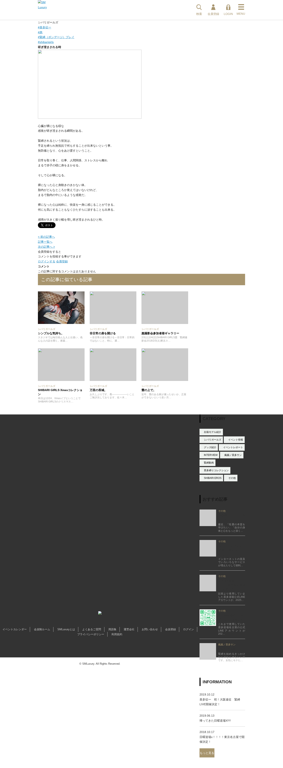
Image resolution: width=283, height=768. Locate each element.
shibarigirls (46, 42)
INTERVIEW (211, 455)
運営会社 (129, 629)
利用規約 (116, 634)
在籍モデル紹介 (212, 432)
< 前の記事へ (46, 236)
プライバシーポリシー (90, 634)
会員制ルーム (42, 629)
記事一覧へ (45, 241)
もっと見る (207, 753)
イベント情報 (235, 439)
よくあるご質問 (91, 629)
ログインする (46, 261)
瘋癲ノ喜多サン (233, 455)
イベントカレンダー (14, 629)
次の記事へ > (46, 246)
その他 (232, 478)
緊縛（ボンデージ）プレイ (56, 37)
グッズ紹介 (210, 447)
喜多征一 (44, 27)
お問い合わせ (150, 629)
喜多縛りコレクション (216, 470)
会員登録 (62, 261)
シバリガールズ (212, 439)
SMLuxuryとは (66, 629)
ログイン (188, 629)
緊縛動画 (209, 462)
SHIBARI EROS (212, 478)
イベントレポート (233, 447)
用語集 (112, 629)
